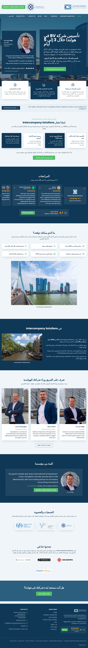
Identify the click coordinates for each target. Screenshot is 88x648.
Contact (54, 629)
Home (79, 16)
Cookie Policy (81, 645)
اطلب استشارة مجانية (44, 594)
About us (32, 16)
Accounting (53, 617)
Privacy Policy (13, 641)
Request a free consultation (13, 7)
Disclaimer (21, 641)
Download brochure (10, 108)
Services (54, 16)
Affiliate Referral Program (56, 641)
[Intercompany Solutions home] (75, 7)
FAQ (45, 16)
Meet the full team (44, 445)
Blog (40, 16)
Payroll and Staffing (50, 620)
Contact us (20, 16)
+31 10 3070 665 (21, 620)
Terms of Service (30, 641)
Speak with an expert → (11, 71)
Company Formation (67, 16)
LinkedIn (23, 626)
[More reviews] (61, 195)
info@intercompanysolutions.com (15, 623)
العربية (10, 16)
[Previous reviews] (1, 195)
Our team (54, 627)
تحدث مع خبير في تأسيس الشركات (55, 69)
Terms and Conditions (42, 641)
